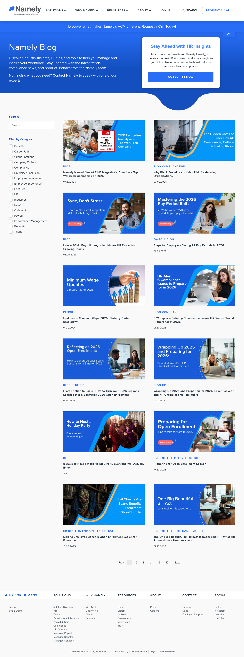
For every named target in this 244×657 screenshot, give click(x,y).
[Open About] (150, 10)
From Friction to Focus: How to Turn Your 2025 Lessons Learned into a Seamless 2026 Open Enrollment (101, 393)
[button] (190, 10)
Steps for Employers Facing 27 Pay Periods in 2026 (189, 245)
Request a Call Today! (159, 26)
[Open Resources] (127, 10)
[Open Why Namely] (97, 10)
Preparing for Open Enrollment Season (180, 464)
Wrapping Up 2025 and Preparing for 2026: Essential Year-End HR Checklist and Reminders (194, 393)
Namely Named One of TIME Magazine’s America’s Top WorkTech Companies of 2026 (100, 174)
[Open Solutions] (65, 10)
